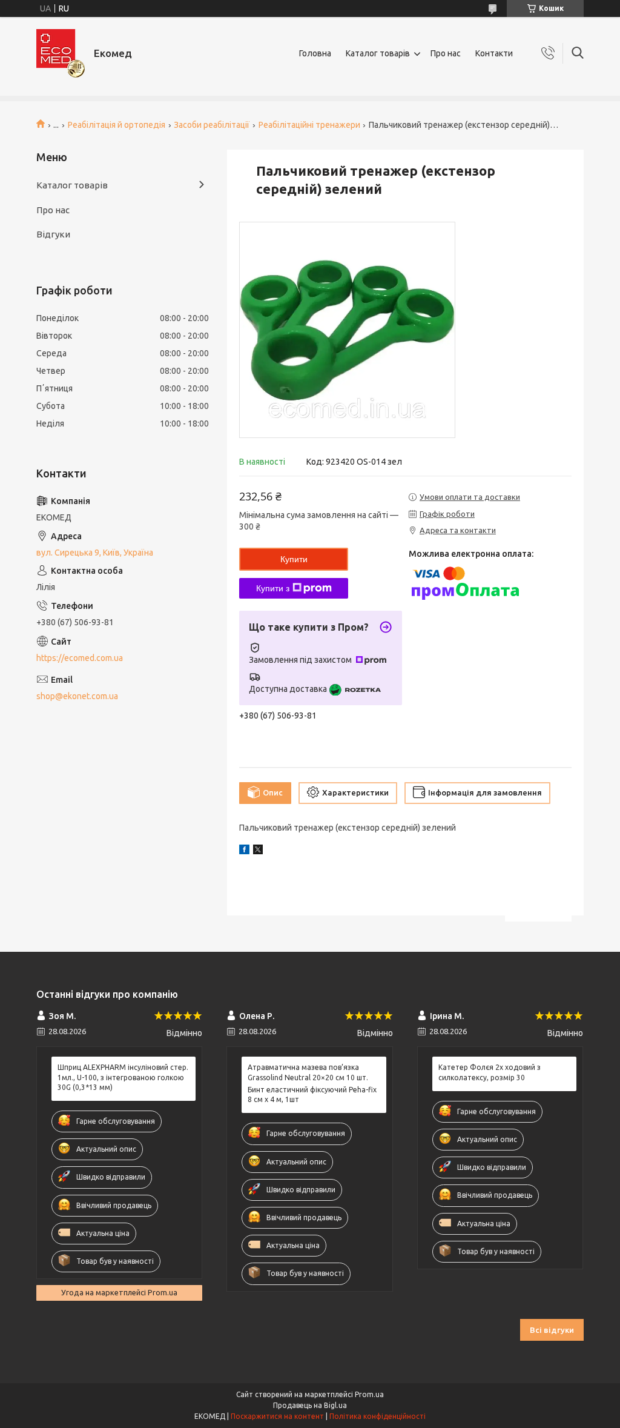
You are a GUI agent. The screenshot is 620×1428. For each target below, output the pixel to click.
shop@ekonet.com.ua (77, 696)
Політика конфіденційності (377, 1416)
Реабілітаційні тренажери (309, 125)
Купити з (272, 588)
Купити (294, 559)
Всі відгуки (552, 1330)
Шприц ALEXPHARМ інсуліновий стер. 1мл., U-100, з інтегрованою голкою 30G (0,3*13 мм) (123, 1077)
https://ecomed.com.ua (79, 658)
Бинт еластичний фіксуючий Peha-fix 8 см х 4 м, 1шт (312, 1094)
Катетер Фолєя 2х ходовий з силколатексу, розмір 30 (489, 1072)
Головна (315, 53)
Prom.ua (369, 1394)
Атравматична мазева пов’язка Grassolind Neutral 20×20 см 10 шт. (308, 1072)
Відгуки (53, 234)
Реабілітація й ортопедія (116, 125)
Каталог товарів (378, 53)
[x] (258, 851)
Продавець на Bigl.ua (310, 1405)
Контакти (494, 53)
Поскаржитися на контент (277, 1416)
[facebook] (244, 851)
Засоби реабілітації (211, 125)
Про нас (445, 53)
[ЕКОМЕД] (60, 53)
